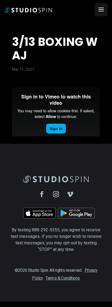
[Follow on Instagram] (56, 194)
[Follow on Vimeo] (70, 194)
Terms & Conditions (62, 278)
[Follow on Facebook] (42, 194)
